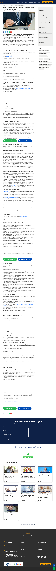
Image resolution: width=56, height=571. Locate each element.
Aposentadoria (41, 10)
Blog (35, 2)
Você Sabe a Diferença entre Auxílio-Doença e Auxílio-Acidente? (27, 497)
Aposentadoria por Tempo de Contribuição (44, 20)
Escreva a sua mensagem (34, 426)
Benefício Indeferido (41, 27)
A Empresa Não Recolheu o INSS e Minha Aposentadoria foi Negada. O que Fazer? (44, 496)
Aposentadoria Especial (42, 15)
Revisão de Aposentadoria (42, 44)
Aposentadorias (24, 2)
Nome (4, 426)
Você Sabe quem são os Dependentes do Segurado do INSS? (28, 477)
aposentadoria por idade (43, 55)
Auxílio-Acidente (19, 10)
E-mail (4, 430)
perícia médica (6, 191)
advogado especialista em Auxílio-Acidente (11, 78)
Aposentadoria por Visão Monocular (43, 22)
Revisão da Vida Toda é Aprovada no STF (9, 477)
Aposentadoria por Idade (42, 17)
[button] (55, 2)
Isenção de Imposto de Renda (43, 37)
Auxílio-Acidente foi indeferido (21, 317)
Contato (39, 2)
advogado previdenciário (10, 60)
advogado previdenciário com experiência (16, 350)
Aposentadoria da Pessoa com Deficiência (44, 12)
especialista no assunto (18, 66)
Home (4, 5)
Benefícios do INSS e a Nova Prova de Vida (10, 515)
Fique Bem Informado (41, 32)
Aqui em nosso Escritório (7, 126)
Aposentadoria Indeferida (43, 53)
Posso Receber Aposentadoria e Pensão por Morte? (11, 497)
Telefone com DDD (7, 434)
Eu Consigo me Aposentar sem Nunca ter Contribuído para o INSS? (44, 477)
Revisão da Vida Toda (41, 42)
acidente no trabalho (23, 216)
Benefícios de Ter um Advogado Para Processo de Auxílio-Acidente (18, 8)
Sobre (18, 2)
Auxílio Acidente (45, 61)
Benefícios (31, 2)
